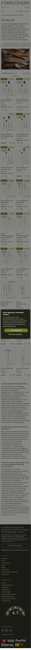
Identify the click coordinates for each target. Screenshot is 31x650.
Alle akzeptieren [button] (16, 330)
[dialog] (15, 324)
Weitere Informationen (9, 326)
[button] (15, 334)
